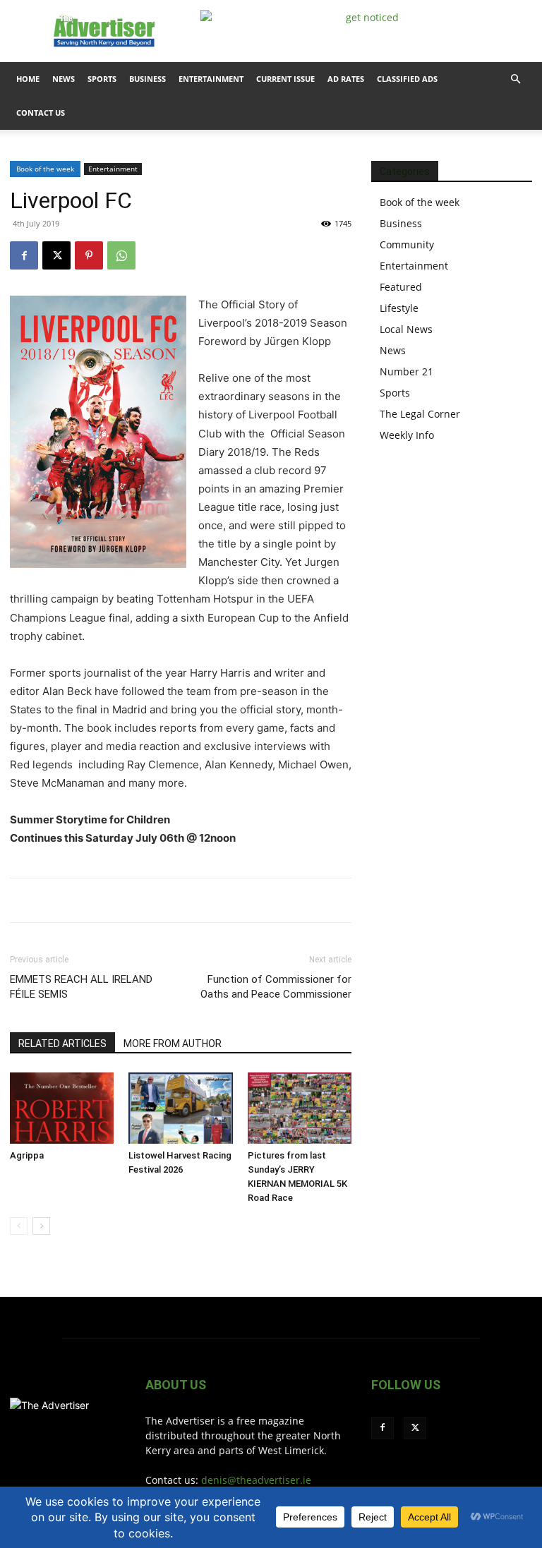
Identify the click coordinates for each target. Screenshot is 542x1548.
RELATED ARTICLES (62, 1043)
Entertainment (211, 78)
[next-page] (41, 1226)
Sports (102, 78)
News (63, 78)
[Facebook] (24, 255)
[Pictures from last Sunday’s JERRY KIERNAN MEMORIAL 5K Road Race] (299, 1108)
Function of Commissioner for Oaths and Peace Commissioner (275, 986)
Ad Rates (345, 78)
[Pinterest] (89, 255)
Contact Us (40, 112)
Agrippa (27, 1155)
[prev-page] (19, 1226)
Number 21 (406, 371)
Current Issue (285, 78)
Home (28, 78)
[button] (515, 79)
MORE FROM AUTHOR (173, 1043)
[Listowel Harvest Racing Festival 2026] (180, 1108)
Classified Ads (407, 78)
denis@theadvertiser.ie (256, 1480)
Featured (401, 287)
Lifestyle (399, 308)
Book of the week (45, 169)
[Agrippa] (62, 1108)
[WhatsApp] (121, 255)
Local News (406, 329)
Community (407, 244)
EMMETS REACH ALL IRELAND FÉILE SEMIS (81, 986)
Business (147, 78)
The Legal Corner (420, 414)
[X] (56, 255)
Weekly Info (407, 435)
